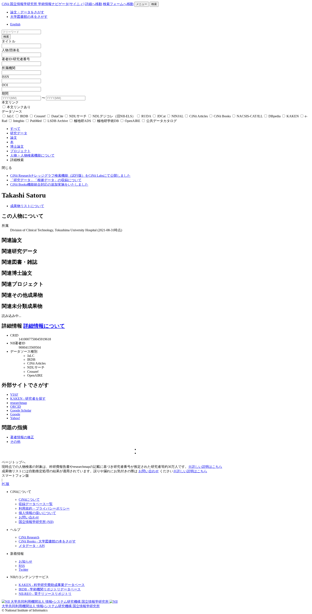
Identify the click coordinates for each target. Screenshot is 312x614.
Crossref (39, 116)
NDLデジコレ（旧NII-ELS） (114, 116)
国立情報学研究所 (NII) (36, 522)
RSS (22, 566)
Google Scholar (20, 410)
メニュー (141, 4)
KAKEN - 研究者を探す (28, 398)
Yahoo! (15, 418)
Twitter (23, 569)
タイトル (8, 41)
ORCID (15, 406)
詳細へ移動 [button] (93, 4)
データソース (12, 111)
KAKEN (293, 116)
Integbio (18, 121)
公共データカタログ (161, 121)
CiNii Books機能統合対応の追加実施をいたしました (49, 184)
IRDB (24, 116)
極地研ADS (82, 121)
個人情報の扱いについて (37, 513)
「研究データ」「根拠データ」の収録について (46, 180)
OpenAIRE (132, 121)
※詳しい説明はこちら (205, 466)
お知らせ (25, 561)
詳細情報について (44, 326)
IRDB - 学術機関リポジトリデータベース (50, 589)
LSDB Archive (58, 121)
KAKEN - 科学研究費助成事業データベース (52, 585)
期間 (5, 93)
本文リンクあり (18, 107)
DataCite (57, 116)
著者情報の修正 (22, 437)
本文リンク (10, 102)
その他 (15, 441)
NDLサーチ (77, 116)
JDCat (161, 116)
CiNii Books (222, 116)
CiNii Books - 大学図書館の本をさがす (47, 541)
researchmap (18, 403)
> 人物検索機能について (36, 155)
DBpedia (274, 116)
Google (15, 414)
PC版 (5, 484)
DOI (5, 85)
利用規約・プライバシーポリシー (44, 508)
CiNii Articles (198, 116)
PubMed (35, 121)
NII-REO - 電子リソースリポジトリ (45, 594)
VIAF (14, 394)
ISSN (5, 77)
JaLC (10, 116)
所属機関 (8, 68)
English (15, 24)
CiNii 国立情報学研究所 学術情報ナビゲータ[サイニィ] (43, 4)
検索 (154, 4)
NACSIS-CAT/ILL (249, 116)
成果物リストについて (27, 206)
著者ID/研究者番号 (16, 59)
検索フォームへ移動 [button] (118, 4)
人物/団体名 (11, 50)
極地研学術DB (108, 121)
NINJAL (177, 116)
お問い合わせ (148, 471)
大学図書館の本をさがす (29, 16)
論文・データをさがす (27, 12)
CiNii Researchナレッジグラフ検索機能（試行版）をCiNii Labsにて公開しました (70, 175)
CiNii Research (29, 537)
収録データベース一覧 (36, 504)
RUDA (146, 116)
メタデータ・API (32, 546)
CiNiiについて (29, 499)
